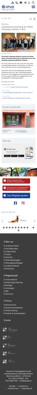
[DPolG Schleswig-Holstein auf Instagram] (22, 203)
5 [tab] (15, 227)
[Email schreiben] (20, 3)
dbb (6, 291)
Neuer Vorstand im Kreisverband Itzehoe (16, 98)
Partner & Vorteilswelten (15, 313)
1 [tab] (4, 227)
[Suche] (32, 3)
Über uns (9, 242)
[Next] (34, 221)
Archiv (8, 320)
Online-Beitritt (11, 280)
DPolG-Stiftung (11, 311)
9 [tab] (27, 227)
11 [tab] (33, 227)
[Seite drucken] (34, 19)
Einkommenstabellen (14, 308)
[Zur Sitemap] (12, 3)
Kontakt (12, 386)
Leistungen (9, 288)
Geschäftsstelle (11, 249)
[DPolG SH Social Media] (24, 3)
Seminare (9, 294)
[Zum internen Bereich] (28, 3)
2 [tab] (7, 227)
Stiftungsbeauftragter (14, 263)
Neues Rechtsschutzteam (19, 87)
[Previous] (2, 221)
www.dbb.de (27, 388)
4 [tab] (13, 227)
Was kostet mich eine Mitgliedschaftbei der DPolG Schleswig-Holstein (18, 188)
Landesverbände (12, 266)
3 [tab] (10, 227)
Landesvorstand (11, 246)
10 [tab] (30, 227)
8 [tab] (24, 227)
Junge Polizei (10, 251)
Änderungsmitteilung (14, 282)
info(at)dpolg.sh (23, 132)
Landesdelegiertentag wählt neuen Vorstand (17, 92)
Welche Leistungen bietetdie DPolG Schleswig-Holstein (16, 181)
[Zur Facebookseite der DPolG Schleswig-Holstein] (14, 203)
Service (9, 301)
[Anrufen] (16, 3)
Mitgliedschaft (12, 276)
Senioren (9, 257)
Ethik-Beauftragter (12, 260)
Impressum (23, 386)
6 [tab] (18, 227)
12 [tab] (18, 230)
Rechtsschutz (10, 305)
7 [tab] (21, 227)
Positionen (9, 269)
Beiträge (8, 285)
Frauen (8, 254)
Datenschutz (13, 388)
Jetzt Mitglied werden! (17, 195)
